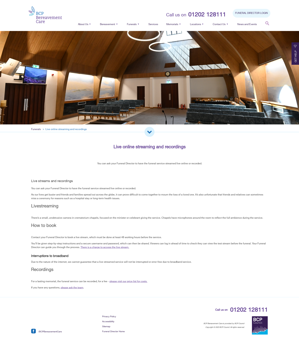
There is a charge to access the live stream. (105, 247)
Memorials (172, 24)
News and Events (247, 24)
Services (153, 24)
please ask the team (72, 288)
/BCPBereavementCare (50, 332)
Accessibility (108, 321)
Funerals (132, 24)
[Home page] (45, 15)
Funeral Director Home (113, 331)
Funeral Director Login (251, 13)
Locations (195, 24)
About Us (83, 24)
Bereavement (107, 24)
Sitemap (106, 326)
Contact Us (219, 24)
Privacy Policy (109, 317)
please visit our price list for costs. (128, 281)
